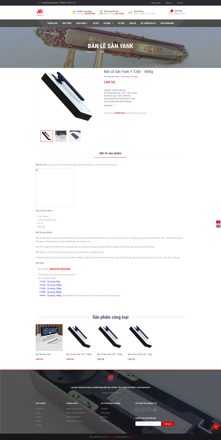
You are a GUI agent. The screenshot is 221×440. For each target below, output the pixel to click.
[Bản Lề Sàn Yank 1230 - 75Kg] (141, 337)
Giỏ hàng (104, 421)
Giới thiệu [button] (40, 403)
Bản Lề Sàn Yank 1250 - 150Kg (78, 354)
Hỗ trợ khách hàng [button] (110, 403)
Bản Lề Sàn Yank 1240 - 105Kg (109, 354)
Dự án (38, 413)
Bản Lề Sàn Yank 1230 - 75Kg (140, 354)
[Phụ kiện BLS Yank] (49, 337)
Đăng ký (168, 3)
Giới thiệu (39, 409)
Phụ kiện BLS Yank (43, 354)
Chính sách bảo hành (74, 421)
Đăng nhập (155, 3)
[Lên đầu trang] (216, 426)
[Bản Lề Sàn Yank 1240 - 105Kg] (110, 337)
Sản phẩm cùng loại (110, 317)
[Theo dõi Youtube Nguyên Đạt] (155, 410)
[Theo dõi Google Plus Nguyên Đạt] (143, 410)
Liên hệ (180, 3)
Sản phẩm (180, 12)
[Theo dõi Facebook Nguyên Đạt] (137, 410)
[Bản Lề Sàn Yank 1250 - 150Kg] (79, 337)
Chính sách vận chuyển (75, 413)
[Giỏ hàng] (170, 12)
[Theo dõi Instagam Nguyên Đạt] (149, 410)
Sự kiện (38, 417)
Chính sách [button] (72, 403)
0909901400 (71, 3)
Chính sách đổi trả (73, 417)
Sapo (129, 437)
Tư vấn (38, 421)
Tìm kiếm (104, 409)
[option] (68, 98)
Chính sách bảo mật (74, 409)
